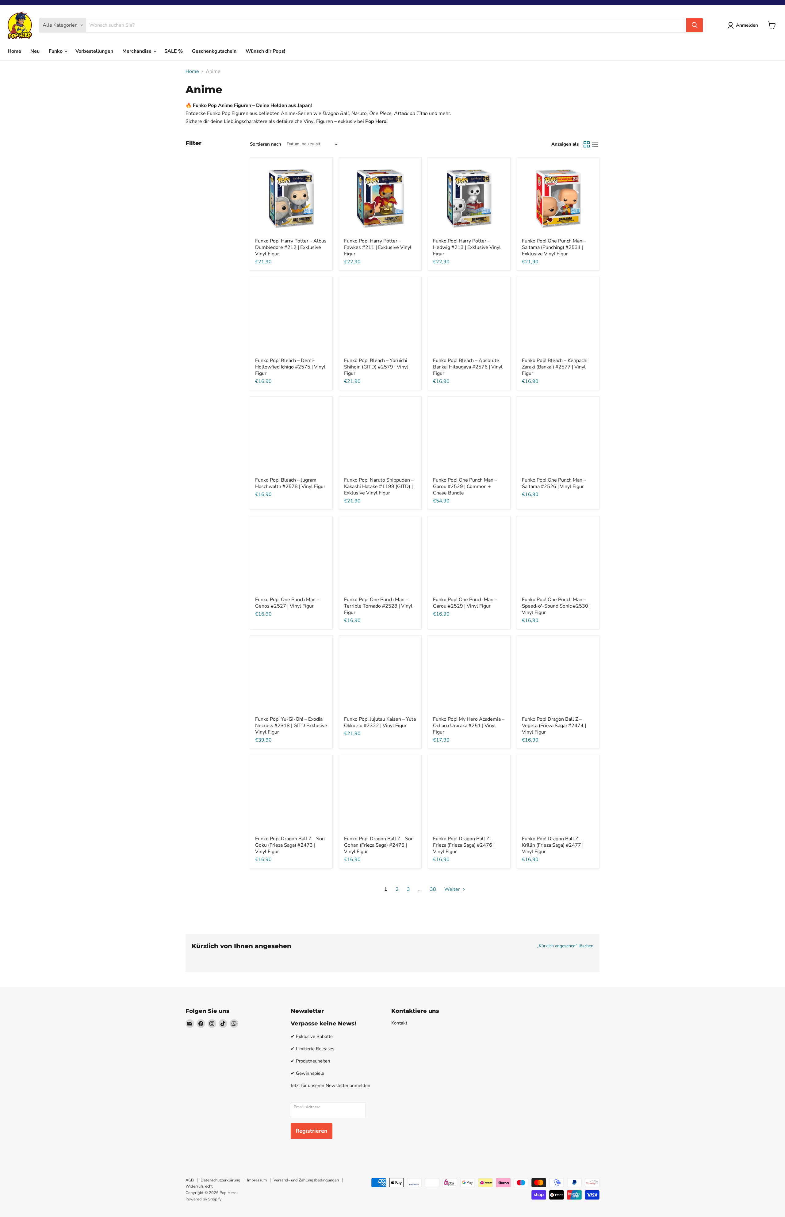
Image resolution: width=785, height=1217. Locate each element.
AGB (190, 1180)
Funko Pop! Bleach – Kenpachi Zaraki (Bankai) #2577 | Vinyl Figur (555, 367)
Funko (56, 51)
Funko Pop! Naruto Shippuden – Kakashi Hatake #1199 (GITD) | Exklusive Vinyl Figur (379, 486)
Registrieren (311, 1131)
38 (433, 889)
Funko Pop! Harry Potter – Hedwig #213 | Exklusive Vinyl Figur (467, 247)
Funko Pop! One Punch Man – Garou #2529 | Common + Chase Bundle (465, 486)
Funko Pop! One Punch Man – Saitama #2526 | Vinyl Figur (554, 483)
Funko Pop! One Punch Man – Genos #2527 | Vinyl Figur (287, 602)
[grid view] (586, 144)
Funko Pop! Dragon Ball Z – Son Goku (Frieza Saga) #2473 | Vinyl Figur (290, 845)
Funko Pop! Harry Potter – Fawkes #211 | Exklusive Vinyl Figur (378, 247)
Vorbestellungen (94, 51)
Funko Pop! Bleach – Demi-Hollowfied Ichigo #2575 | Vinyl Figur (290, 367)
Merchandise (137, 51)
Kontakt (399, 1023)
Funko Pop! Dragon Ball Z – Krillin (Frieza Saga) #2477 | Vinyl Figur (553, 845)
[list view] (595, 144)
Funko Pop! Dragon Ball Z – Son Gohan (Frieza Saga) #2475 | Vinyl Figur (379, 845)
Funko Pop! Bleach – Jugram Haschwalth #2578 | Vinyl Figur (290, 483)
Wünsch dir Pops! (265, 51)
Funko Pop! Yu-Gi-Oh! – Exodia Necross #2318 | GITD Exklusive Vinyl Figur (291, 725)
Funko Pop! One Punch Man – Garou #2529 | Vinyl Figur (465, 602)
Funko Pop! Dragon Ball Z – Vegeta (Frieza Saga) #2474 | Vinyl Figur (554, 725)
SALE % (173, 51)
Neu (35, 51)
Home (14, 51)
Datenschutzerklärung (220, 1180)
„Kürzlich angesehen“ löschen (565, 946)
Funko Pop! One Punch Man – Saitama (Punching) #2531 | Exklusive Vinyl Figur (554, 247)
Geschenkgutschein (214, 51)
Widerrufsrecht (199, 1186)
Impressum (257, 1180)
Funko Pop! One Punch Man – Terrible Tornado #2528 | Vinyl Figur (378, 606)
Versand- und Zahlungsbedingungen (306, 1180)
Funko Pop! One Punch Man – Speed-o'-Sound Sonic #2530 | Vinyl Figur (556, 606)
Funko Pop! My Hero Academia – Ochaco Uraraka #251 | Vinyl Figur (468, 725)
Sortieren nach (265, 144)
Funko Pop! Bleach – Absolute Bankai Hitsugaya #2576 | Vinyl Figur (468, 367)
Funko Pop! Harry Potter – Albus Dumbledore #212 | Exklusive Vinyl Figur (291, 247)
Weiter (452, 889)
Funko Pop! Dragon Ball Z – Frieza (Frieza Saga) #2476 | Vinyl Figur (464, 845)
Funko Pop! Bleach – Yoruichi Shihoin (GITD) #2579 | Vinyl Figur (376, 367)
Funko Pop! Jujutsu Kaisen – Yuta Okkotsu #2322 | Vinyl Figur (380, 722)
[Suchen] (694, 25)
